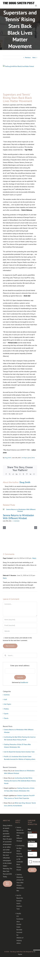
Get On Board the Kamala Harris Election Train (19, 752)
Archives (7, 695)
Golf (5, 699)
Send (32, 870)
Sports (29, 458)
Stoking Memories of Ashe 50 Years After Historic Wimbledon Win (20, 883)
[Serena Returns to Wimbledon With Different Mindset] (20, 509)
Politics (6, 709)
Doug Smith (8, 458)
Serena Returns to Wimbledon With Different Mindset (18, 517)
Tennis (33, 458)
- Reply (33, 558)
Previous (28, 57)
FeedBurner (24, 682)
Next (34, 57)
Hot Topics (24, 458)
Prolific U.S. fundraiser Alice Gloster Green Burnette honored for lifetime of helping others (20, 928)
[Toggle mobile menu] (36, 6)
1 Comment (16, 521)
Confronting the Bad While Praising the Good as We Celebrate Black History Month (20, 780)
